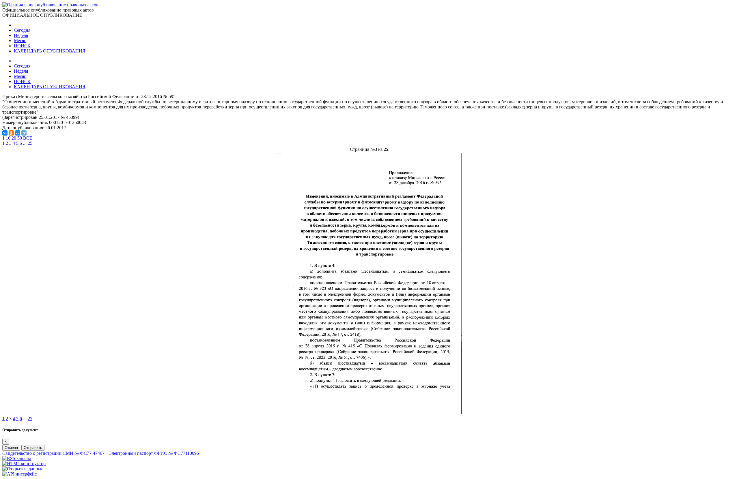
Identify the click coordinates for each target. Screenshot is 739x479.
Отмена (11, 448)
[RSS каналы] (16, 458)
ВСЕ (27, 138)
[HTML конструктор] (24, 463)
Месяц (20, 40)
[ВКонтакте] (5, 133)
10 (8, 138)
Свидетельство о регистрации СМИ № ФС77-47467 (53, 453)
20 (14, 138)
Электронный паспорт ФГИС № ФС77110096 (154, 453)
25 (30, 143)
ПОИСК (22, 45)
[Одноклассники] (11, 133)
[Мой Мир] (17, 133)
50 (19, 138)
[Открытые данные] (22, 468)
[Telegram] (24, 133)
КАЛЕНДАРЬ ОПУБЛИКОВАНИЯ (49, 50)
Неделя (21, 35)
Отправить (33, 448)
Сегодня (22, 30)
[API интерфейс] (19, 474)
